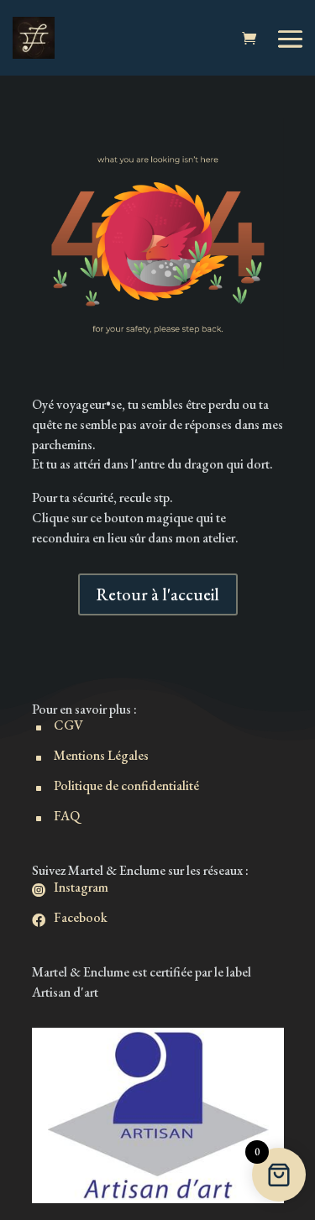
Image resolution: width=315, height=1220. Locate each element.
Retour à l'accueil (158, 594)
